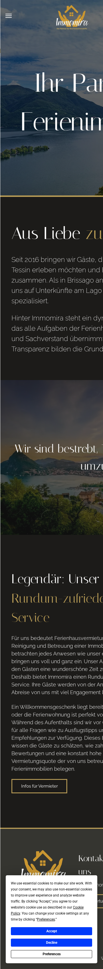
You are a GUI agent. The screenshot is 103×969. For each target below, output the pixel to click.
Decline (51, 943)
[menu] (8, 15)
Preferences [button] (46, 919)
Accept (51, 931)
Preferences (52, 954)
